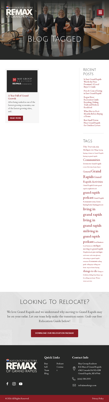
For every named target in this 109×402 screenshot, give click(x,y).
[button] (7, 384)
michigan (96, 245)
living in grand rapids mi (92, 225)
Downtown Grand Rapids (92, 163)
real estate (86, 255)
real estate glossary (95, 255)
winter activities (87, 281)
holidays (94, 202)
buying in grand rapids (90, 156)
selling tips (90, 264)
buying (101, 150)
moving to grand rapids (93, 248)
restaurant (86, 261)
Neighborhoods (87, 252)
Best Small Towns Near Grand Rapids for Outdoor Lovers (92, 123)
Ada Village (94, 150)
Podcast (60, 363)
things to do (90, 271)
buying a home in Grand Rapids (93, 153)
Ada (93, 147)
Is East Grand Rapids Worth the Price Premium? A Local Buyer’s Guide (92, 83)
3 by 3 (86, 146)
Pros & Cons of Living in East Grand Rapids (93, 92)
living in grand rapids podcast (91, 236)
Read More (16, 118)
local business (98, 242)
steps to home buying (93, 267)
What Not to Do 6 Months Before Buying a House (93, 114)
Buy (46, 363)
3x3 (90, 146)
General (87, 171)
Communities (91, 160)
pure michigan (97, 252)
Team (46, 370)
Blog (46, 373)
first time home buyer (94, 167)
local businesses (88, 246)
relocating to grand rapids (91, 258)
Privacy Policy (98, 398)
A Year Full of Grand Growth (18, 97)
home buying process (95, 204)
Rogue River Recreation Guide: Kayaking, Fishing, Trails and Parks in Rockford (91, 102)
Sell (46, 366)
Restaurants (93, 261)
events (85, 167)
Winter (98, 278)
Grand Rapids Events (90, 185)
